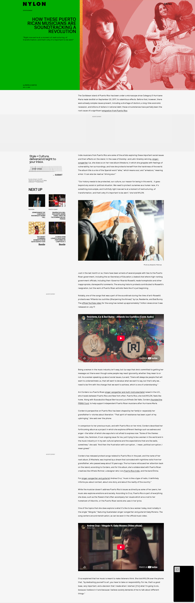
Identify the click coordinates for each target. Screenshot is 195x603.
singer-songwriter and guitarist (96, 478)
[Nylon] (34, 4)
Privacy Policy (39, 181)
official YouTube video (91, 303)
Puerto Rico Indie (132, 471)
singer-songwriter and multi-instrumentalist (125, 392)
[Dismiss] (191, 568)
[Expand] (176, 568)
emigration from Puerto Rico (114, 110)
